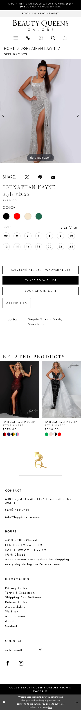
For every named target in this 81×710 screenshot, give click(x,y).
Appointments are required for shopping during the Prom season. (40, 5)
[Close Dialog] (4, 702)
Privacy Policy (16, 588)
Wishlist (11, 611)
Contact (11, 626)
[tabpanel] (40, 111)
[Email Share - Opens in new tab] (53, 177)
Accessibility (15, 607)
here (50, 707)
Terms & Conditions (20, 592)
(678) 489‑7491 (17, 510)
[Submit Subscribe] (40, 650)
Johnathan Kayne (39, 48)
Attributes (16, 302)
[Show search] (53, 37)
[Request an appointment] (40, 37)
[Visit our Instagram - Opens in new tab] (21, 663)
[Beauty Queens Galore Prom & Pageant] (40, 25)
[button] (15, 37)
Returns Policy (16, 602)
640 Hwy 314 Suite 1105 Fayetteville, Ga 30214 (38, 501)
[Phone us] (28, 37)
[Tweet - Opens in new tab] (27, 176)
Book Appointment (41, 290)
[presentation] (19, 389)
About (10, 621)
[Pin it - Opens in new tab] (40, 176)
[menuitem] (15, 37)
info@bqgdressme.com (22, 517)
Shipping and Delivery (23, 597)
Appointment (15, 616)
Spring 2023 (15, 54)
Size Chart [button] (70, 227)
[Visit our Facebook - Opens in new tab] (7, 663)
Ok (77, 702)
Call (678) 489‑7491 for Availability (40, 269)
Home (9, 48)
